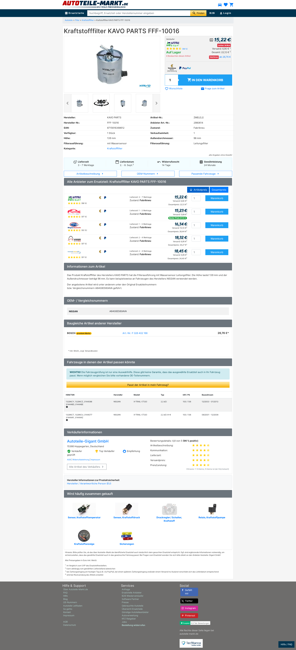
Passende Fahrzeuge (205, 174)
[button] (67, 103)
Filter (77, 20)
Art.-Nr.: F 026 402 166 (135, 333)
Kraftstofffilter (88, 20)
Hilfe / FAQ (286, 644)
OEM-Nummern (148, 174)
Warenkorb (205, 80)
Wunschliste (174, 88)
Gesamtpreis (219, 189)
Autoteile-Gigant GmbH (88, 441)
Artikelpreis (198, 190)
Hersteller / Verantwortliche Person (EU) (89, 483)
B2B (212, 13)
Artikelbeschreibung (90, 174)
